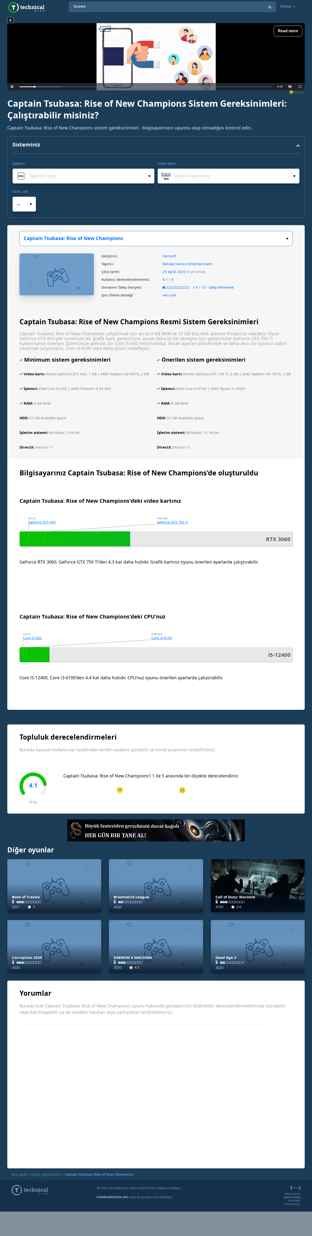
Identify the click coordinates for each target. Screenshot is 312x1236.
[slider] (146, 86)
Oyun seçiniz (156, 238)
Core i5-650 (32, 638)
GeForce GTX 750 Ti (172, 522)
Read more (288, 31)
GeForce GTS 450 (42, 522)
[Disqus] (156, 1096)
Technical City (26, 7)
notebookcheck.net (112, 1197)
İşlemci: (18, 163)
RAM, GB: (20, 191)
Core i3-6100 (161, 638)
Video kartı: (166, 163)
